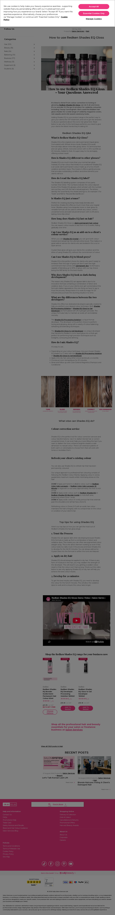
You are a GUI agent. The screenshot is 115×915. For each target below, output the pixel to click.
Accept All (94, 7)
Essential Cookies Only (94, 13)
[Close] (111, 13)
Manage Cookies (94, 19)
